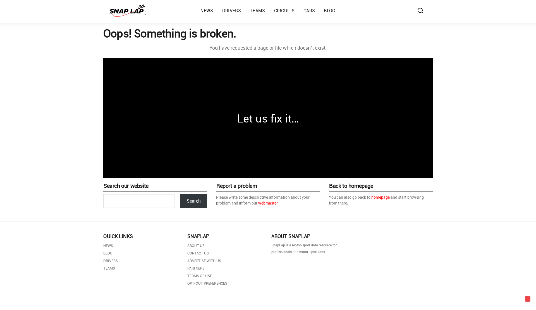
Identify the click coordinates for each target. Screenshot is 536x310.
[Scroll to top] (527, 299)
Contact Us (198, 253)
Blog (108, 253)
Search (194, 201)
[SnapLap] (127, 10)
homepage (380, 197)
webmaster (267, 203)
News (108, 245)
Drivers (110, 260)
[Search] (420, 10)
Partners (196, 268)
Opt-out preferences (207, 283)
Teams (109, 268)
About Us (196, 245)
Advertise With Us (204, 260)
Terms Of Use (199, 275)
